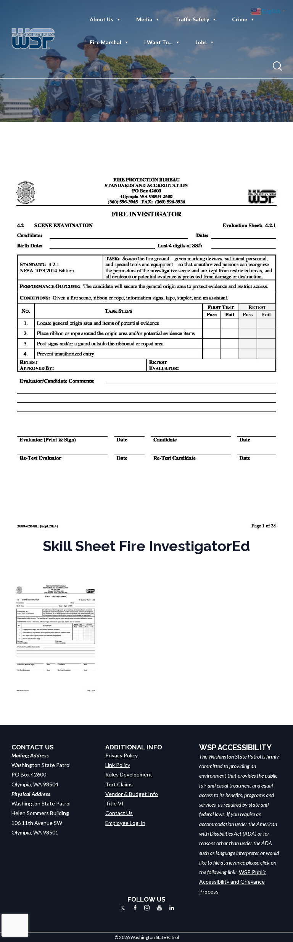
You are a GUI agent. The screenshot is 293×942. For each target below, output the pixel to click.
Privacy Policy (121, 755)
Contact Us (119, 813)
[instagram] (147, 908)
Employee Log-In (125, 823)
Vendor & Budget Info (131, 794)
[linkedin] (171, 908)
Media (144, 19)
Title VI (114, 803)
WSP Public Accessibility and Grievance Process (232, 882)
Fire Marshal (105, 42)
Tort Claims (119, 784)
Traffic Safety (192, 19)
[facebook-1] (135, 908)
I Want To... (158, 42)
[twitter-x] (123, 908)
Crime (239, 19)
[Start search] (277, 66)
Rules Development (128, 774)
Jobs (201, 42)
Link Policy (117, 765)
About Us (101, 19)
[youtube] (159, 908)
